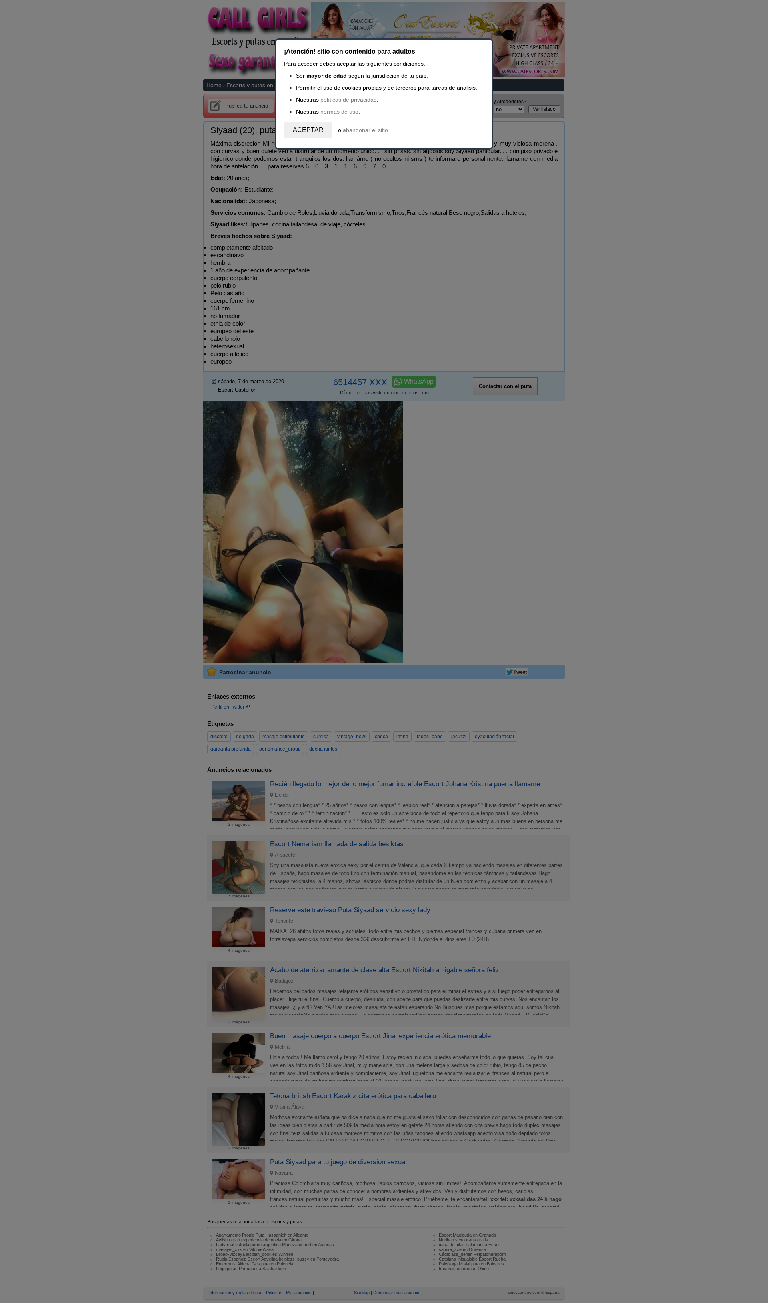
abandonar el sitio (365, 130)
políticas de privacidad (348, 99)
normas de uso (339, 111)
